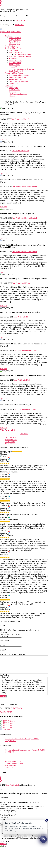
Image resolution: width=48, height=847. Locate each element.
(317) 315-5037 (10, 741)
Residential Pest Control (13, 48)
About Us (8, 36)
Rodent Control (15, 63)
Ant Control (13, 50)
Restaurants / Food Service (19, 75)
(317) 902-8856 (16, 708)
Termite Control (15, 67)
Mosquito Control (15, 61)
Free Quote (13, 88)
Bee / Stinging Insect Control (20, 56)
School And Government (18, 81)
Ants (27, 151)
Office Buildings (15, 79)
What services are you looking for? (13, 654)
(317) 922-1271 (20, 20)
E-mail (3, 650)
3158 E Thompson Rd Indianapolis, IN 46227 (22, 739)
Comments (4, 798)
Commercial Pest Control (14, 73)
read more (3, 140)
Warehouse (13, 83)
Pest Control (28, 119)
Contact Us (9, 86)
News (27, 283)
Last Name (4, 641)
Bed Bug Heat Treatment (23, 54)
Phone (2, 626)
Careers (12, 96)
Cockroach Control (16, 58)
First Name (4, 636)
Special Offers (5, 32)
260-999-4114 (19, 25)
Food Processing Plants (17, 77)
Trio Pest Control (17, 119)
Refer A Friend (14, 90)
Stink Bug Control (16, 71)
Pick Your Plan (14, 44)
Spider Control (14, 65)
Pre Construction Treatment (24, 69)
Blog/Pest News (15, 40)
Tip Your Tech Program (18, 94)
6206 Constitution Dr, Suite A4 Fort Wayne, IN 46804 (25, 750)
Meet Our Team (15, 38)
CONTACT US (6, 712)
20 (12, 430)
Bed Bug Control (15, 52)
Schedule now (16, 32)
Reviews (12, 92)
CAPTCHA (4, 675)
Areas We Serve (11, 46)
